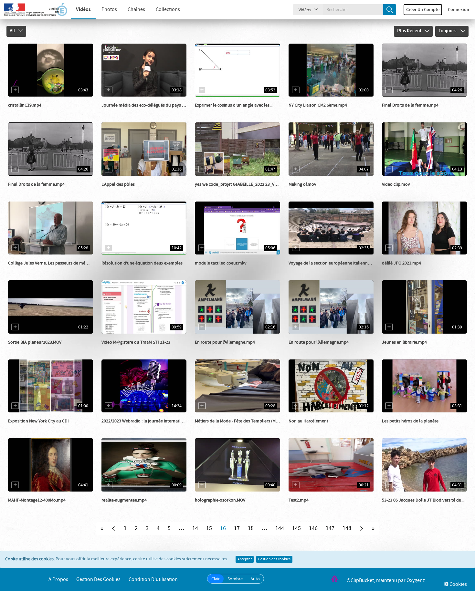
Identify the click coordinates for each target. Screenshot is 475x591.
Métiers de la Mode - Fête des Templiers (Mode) (239, 421)
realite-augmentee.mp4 (124, 500)
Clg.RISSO (305, 191)
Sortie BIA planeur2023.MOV (34, 342)
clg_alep (304, 112)
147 (330, 528)
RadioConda (401, 349)
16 (223, 528)
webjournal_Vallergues (38, 349)
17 (237, 528)
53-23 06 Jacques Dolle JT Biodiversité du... (423, 500)
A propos (58, 579)
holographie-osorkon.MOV (220, 500)
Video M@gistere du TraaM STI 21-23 (135, 342)
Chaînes (136, 9)
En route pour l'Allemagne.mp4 (225, 342)
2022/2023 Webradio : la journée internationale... (147, 421)
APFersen (118, 507)
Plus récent (409, 31)
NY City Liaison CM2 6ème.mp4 (318, 105)
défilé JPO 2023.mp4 (401, 263)
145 (296, 528)
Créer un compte (422, 10)
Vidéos (83, 9)
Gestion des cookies (274, 559)
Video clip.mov (396, 184)
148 (347, 528)
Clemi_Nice (119, 112)
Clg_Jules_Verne (32, 270)
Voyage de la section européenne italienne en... (334, 263)
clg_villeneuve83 (125, 427)
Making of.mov (302, 184)
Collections (168, 9)
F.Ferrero (117, 349)
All (12, 31)
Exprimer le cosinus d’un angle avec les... (233, 105)
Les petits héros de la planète (410, 421)
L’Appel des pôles (118, 184)
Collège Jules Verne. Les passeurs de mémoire (52, 263)
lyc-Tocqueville (310, 270)
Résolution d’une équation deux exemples (142, 263)
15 (209, 528)
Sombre (235, 579)
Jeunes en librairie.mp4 (404, 342)
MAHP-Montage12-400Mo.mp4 (37, 500)
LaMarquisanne (217, 349)
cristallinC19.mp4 (24, 105)
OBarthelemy (28, 112)
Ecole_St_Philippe (406, 427)
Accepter (245, 559)
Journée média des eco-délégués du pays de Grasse (151, 105)
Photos (109, 9)
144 (279, 528)
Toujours (447, 31)
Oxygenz (415, 580)
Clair (215, 579)
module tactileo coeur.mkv (221, 263)
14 (195, 528)
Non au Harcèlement (308, 421)
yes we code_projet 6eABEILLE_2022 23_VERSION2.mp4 (248, 184)
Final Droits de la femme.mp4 (410, 105)
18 (251, 528)
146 (313, 528)
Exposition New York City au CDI (38, 421)
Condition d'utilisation (153, 579)
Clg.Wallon (212, 191)
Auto (255, 579)
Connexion (458, 10)
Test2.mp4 (299, 500)
